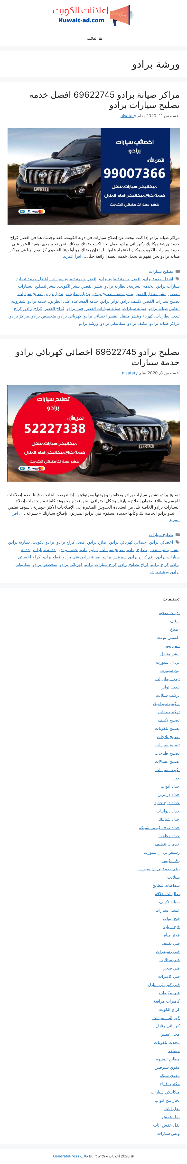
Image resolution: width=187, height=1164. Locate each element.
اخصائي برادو (161, 542)
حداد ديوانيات (168, 811)
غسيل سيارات (167, 910)
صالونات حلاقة (167, 893)
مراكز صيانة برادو (165, 323)
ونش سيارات (168, 1133)
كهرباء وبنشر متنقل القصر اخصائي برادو (118, 316)
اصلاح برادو (98, 542)
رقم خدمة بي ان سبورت (159, 868)
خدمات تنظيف (167, 844)
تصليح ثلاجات (168, 736)
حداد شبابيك (169, 819)
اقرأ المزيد (72, 256)
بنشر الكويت (69, 286)
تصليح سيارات (161, 271)
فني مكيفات (169, 992)
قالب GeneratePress (70, 1156)
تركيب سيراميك (166, 703)
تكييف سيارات (167, 769)
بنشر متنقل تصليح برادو (113, 293)
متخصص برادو (43, 316)
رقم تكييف (171, 860)
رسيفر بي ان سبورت (162, 852)
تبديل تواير (54, 293)
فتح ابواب (171, 918)
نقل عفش (171, 1116)
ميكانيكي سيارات (165, 1092)
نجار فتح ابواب (167, 1100)
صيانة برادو (158, 308)
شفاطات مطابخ (166, 885)
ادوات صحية (169, 612)
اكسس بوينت (168, 637)
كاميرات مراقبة (167, 1001)
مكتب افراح (169, 1083)
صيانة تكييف (169, 901)
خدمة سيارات (44, 549)
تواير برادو (110, 301)
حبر (177, 778)
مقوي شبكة (170, 1075)
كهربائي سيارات (166, 1017)
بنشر (175, 549)
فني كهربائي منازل (164, 984)
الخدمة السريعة (141, 286)
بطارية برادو (115, 286)
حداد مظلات (169, 835)
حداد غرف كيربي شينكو (159, 827)
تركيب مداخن (168, 711)
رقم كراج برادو (142, 557)
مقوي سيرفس (167, 1067)
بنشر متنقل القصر (151, 293)
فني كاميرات (169, 976)
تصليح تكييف (169, 720)
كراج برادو (33, 308)
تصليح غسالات (167, 761)
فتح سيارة (171, 926)
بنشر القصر (92, 286)
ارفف (175, 620)
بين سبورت (170, 670)
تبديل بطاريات (78, 293)
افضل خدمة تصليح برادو (119, 278)
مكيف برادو (137, 323)
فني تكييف (171, 943)
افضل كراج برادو (71, 542)
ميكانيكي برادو (113, 323)
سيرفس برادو (115, 557)
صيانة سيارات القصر (103, 308)
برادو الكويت (43, 542)
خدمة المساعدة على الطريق (74, 301)
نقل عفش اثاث (166, 1125)
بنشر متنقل (159, 549)
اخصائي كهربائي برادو (129, 542)
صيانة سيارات (134, 308)
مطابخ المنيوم (168, 1059)
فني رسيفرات (168, 951)
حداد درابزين (169, 794)
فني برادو (75, 308)
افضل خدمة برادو (158, 278)
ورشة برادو (88, 323)
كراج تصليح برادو (134, 564)
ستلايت (173, 877)
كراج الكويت (169, 1009)
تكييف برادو (131, 301)
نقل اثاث (172, 1108)
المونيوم (172, 645)
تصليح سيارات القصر (162, 301)
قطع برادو (51, 557)
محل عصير (170, 1034)
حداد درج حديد (167, 802)
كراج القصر (54, 308)
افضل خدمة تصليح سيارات (73, 278)
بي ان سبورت (168, 662)
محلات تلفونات (167, 1042)
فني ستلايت (169, 959)
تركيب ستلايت (167, 695)
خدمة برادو (37, 301)
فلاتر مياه (172, 935)
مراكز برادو (19, 316)
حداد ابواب (170, 786)
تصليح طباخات (167, 753)
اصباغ (175, 629)
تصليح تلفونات (167, 728)
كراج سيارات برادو (101, 564)
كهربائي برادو (69, 316)
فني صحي (171, 968)
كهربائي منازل (168, 1025)
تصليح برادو (137, 549)
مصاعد (174, 1050)
